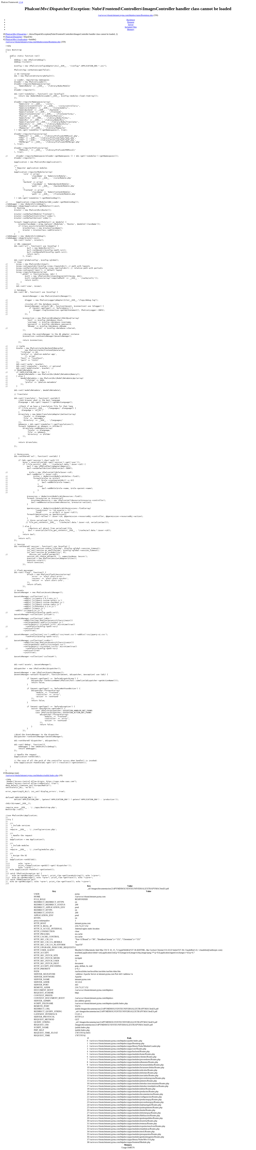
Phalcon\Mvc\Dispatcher (16, 34)
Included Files (131, 27)
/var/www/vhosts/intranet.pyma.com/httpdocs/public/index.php (32, 775)
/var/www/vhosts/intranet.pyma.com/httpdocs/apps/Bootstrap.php (125, 15)
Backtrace (131, 20)
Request (130, 22)
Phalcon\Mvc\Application (16, 39)
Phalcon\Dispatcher (14, 37)
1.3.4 (21, 2)
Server (130, 24)
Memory (130, 29)
